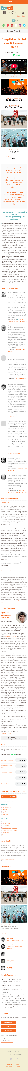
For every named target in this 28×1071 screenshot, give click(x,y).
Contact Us (9, 1064)
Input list (4, 812)
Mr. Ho (12, 1054)
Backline (4, 809)
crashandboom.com (6, 733)
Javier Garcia (18, 1054)
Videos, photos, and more (7, 859)
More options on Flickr (6, 925)
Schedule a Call (8, 1022)
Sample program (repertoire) (9, 828)
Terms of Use (13, 1069)
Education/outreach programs (9, 830)
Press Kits (17, 1064)
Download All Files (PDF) (8, 797)
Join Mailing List (10, 1066)
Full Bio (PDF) (5, 502)
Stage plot (5, 814)
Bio (3, 821)
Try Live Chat (8, 1030)
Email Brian (8, 1026)
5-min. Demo (14, 74)
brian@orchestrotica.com (7, 1042)
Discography (5, 832)
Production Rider (6, 807)
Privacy (18, 1066)
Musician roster (6, 823)
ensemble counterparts (10, 636)
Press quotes (5, 825)
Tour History (5, 835)
